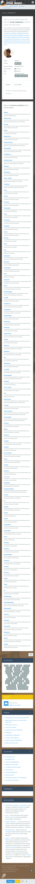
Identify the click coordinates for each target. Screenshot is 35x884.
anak (5, 274)
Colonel (29, 855)
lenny (5, 214)
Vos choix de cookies (23, 866)
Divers (12, 665)
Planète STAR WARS (15, 2)
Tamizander (8, 832)
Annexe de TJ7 (9, 770)
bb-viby (6, 124)
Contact (4, 867)
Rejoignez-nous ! (11, 867)
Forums (8, 84)
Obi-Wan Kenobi (21, 677)
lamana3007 (7, 530)
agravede (6, 262)
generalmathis (8, 554)
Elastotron (7, 632)
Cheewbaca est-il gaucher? (12, 735)
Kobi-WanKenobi (9, 602)
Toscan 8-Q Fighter (10, 821)
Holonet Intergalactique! (12, 762)
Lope (6, 815)
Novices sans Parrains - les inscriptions (16, 777)
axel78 (5, 638)
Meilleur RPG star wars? (11, 743)
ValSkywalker (8, 315)
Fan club (26, 671)
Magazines (24, 675)
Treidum (25, 805)
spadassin (6, 351)
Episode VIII (9, 671)
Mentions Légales (11, 866)
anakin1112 (7, 303)
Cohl (11, 817)
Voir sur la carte (22, 75)
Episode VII (25, 669)
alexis (5, 285)
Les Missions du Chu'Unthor (13, 767)
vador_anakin (8, 178)
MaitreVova (7, 363)
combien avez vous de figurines (14, 730)
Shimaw (6, 238)
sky (5, 357)
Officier (7, 840)
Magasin (16, 675)
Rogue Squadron (19, 681)
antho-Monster (8, 411)
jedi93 (5, 130)
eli (4, 590)
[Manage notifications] (31, 870)
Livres (9, 675)
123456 (6, 339)
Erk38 (5, 232)
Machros (6, 614)
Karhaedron (7, 309)
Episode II (27, 665)
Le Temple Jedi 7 (10, 757)
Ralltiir (21, 807)
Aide (17, 881)
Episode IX (25, 667)
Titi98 (5, 584)
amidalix (6, 447)
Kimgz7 (6, 644)
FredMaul (6, 184)
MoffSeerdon (7, 596)
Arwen (8, 817)
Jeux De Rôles (18, 84)
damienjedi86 (8, 375)
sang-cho (6, 345)
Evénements (18, 671)
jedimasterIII (7, 608)
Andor (6, 665)
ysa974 (6, 196)
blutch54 (6, 435)
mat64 (5, 578)
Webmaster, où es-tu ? (11, 725)
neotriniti (6, 280)
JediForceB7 (7, 118)
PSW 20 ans (19, 679)
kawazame (7, 220)
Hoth (17, 833)
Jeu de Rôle (16, 673)
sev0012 (6, 465)
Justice (7, 838)
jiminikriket (7, 399)
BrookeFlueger (8, 291)
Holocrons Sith (9, 775)
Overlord (6, 202)
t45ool (5, 429)
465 (19, 63)
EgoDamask (7, 136)
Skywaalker (7, 208)
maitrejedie (7, 268)
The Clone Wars (11, 687)
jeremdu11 (7, 256)
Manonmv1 (7, 321)
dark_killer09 (8, 453)
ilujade (6, 112)
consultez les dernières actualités (13, 33)
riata (5, 190)
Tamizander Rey (9, 830)
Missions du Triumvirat (11, 764)
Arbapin (6, 507)
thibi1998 (6, 226)
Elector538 (7, 626)
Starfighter (11, 685)
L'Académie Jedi (9, 759)
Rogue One (9, 681)
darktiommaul (8, 160)
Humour (8, 673)
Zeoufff (6, 297)
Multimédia (11, 677)
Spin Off (26, 683)
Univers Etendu (11, 689)
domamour (7, 172)
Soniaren (6, 548)
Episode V (9, 669)
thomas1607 (7, 148)
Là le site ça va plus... (11, 727)
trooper (6, 495)
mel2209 (6, 441)
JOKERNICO (7, 525)
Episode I (19, 665)
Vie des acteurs (22, 689)
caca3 (5, 536)
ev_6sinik (6, 369)
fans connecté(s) (15, 704)
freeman (6, 423)
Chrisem (6, 566)
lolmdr (6, 518)
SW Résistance (22, 685)
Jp (4, 501)
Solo (20, 683)
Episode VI (17, 669)
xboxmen (6, 542)
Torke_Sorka (7, 387)
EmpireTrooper (8, 142)
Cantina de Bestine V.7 (11, 772)
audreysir (6, 560)
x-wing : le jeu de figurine (12, 738)
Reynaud (6, 471)
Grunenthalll (7, 417)
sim (5, 393)
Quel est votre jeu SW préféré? (13, 740)
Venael (6, 513)
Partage (10, 881)
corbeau (6, 405)
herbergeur (8, 732)
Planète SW (10, 679)
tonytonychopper (9, 489)
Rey (26, 830)
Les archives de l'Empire (12, 780)
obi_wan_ (6, 572)
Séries (7, 683)
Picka (5, 244)
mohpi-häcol (7, 333)
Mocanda (6, 620)
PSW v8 (4, 866)
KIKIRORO (7, 483)
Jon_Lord (6, 477)
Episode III (9, 667)
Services (14, 683)
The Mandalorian (23, 687)
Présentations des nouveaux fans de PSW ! (17, 717)
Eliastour (6, 166)
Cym (5, 250)
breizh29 (6, 381)
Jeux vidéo (25, 673)
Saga (27, 681)
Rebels (26, 679)
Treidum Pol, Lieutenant (12, 805)
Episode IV (17, 667)
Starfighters (7, 154)
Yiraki (5, 459)
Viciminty (6, 327)
